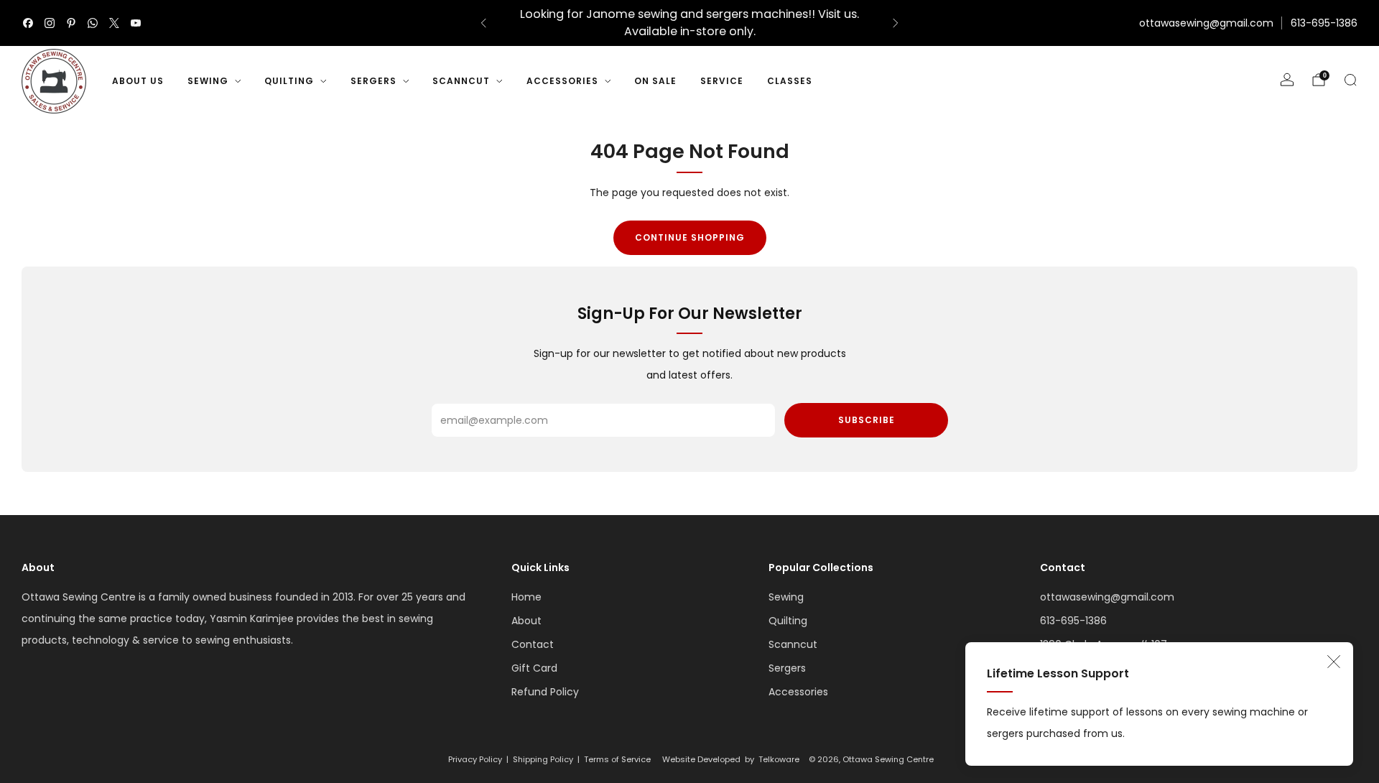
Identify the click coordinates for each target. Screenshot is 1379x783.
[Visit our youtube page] (136, 23)
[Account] (1287, 80)
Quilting (289, 81)
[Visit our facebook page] (28, 23)
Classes (789, 81)
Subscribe (866, 420)
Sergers (373, 81)
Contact (532, 644)
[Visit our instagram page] (49, 23)
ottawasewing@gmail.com (1206, 23)
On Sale (655, 81)
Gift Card (534, 668)
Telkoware (778, 759)
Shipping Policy (543, 759)
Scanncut (461, 81)
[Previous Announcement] (483, 23)
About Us (138, 81)
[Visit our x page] (114, 23)
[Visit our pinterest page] (71, 23)
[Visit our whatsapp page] (92, 23)
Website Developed (701, 759)
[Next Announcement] (895, 23)
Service (721, 81)
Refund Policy (545, 692)
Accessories (562, 81)
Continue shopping (690, 237)
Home (526, 597)
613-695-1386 (1324, 23)
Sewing (207, 81)
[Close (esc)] (1333, 661)
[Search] (1350, 80)
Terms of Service (617, 759)
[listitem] (689, 23)
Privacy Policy (475, 759)
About (526, 620)
